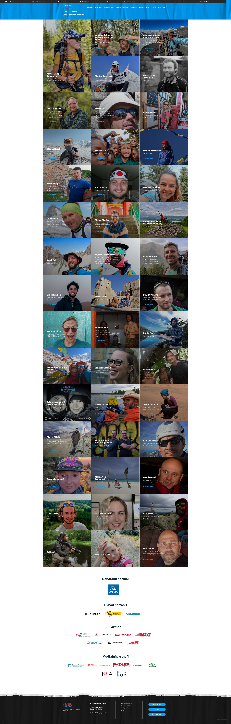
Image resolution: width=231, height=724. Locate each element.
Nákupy (141, 7)
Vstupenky (90, 7)
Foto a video (161, 7)
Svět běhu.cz (124, 707)
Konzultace (125, 7)
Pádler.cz (123, 711)
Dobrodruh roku (108, 7)
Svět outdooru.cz (125, 705)
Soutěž (154, 7)
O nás (157, 709)
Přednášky (98, 7)
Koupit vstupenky (157, 704)
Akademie (118, 7)
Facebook (158, 714)
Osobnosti (134, 7)
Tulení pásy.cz (124, 709)
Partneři (147, 7)
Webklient (226, 719)
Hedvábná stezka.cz (126, 703)
